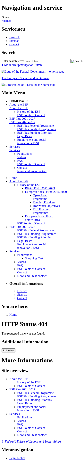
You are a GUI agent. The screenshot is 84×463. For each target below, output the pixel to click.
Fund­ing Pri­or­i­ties (44, 202)
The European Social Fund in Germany (26, 78)
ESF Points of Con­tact (31, 115)
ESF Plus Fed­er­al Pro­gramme (35, 125)
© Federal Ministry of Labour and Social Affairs (31, 441)
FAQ (20, 160)
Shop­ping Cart (34, 258)
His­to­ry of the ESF (28, 111)
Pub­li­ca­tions (24, 153)
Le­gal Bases (24, 136)
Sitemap (7, 20)
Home (13, 177)
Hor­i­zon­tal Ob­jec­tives (46, 205)
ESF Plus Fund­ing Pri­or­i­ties (34, 132)
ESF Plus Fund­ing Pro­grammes (36, 129)
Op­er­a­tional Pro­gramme (40, 197)
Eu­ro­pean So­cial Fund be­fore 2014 (39, 218)
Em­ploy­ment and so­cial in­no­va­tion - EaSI (31, 141)
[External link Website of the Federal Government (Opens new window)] (33, 71)
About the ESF (18, 104)
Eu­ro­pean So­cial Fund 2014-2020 (46, 191)
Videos (21, 157)
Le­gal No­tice (17, 458)
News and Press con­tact (31, 171)
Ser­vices (14, 146)
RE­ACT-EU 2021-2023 (40, 188)
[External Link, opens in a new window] (28, 84)
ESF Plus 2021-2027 (22, 118)
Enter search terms (13, 61)
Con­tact (14, 44)
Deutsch (14, 37)
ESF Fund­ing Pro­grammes (41, 211)
